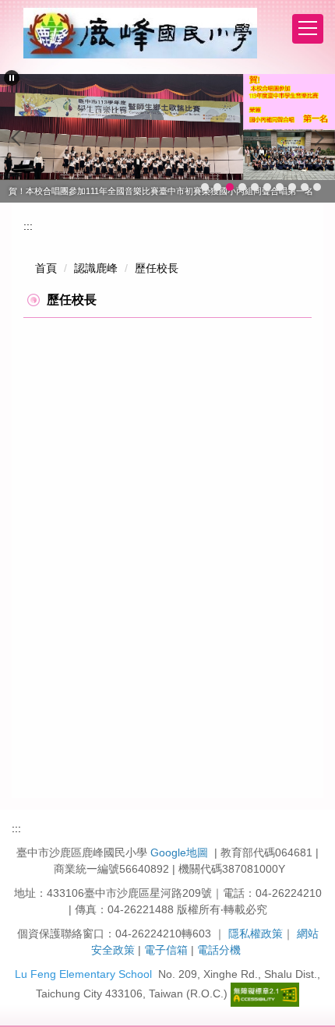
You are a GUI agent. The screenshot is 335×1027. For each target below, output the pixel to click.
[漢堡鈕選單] (307, 29)
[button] (11, 78)
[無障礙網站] (265, 993)
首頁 (46, 268)
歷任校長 (156, 268)
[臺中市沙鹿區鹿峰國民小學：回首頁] (140, 33)
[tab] (205, 187)
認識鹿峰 (96, 268)
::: (28, 226)
